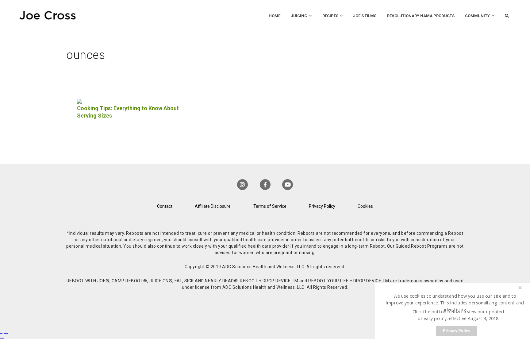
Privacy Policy (322, 206)
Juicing (299, 16)
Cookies (365, 206)
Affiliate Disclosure (213, 206)
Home (274, 16)
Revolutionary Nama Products (421, 16)
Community (477, 16)
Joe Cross (47, 16)
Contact (164, 206)
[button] (455, 302)
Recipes (330, 16)
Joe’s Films (364, 16)
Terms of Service (269, 206)
